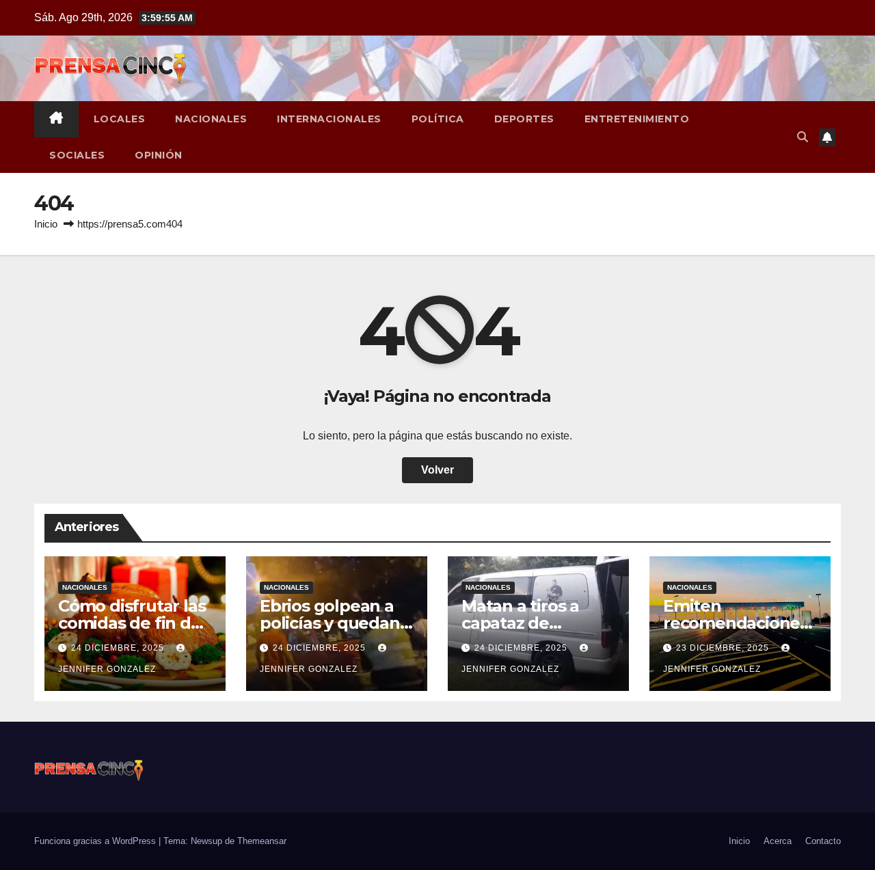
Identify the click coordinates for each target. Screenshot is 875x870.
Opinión (159, 155)
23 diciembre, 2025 (724, 648)
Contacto (823, 841)
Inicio (45, 224)
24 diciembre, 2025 (119, 648)
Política (438, 119)
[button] (802, 137)
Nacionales (211, 119)
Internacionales (329, 119)
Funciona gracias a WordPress (96, 841)
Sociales (77, 155)
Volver (437, 470)
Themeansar (261, 841)
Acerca (778, 841)
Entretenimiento (637, 119)
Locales (120, 119)
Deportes (524, 119)
